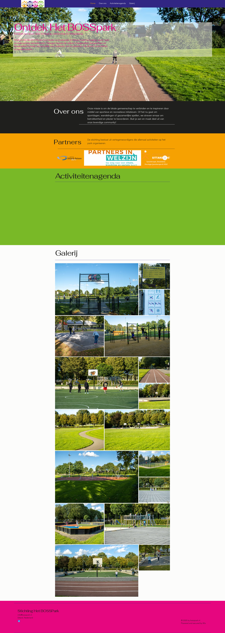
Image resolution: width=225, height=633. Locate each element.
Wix (204, 623)
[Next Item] (165, 157)
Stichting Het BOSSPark (38, 611)
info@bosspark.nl (25, 615)
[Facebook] (19, 621)
